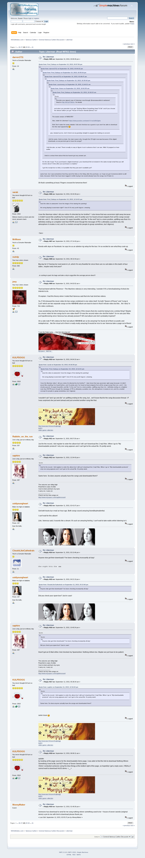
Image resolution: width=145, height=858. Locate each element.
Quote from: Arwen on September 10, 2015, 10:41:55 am (70, 88)
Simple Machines (82, 852)
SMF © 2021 (72, 852)
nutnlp (15, 257)
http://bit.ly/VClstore (68, 102)
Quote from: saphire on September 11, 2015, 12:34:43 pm (58, 687)
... (18, 47)
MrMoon (16, 239)
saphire (16, 455)
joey (14, 281)
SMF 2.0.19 (63, 852)
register (36, 18)
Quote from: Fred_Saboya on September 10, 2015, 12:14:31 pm (60, 199)
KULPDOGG (18, 357)
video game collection (45, 430)
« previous (126, 44)
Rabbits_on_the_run (22, 436)
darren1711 (17, 57)
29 (26, 47)
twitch (40, 428)
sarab (15, 192)
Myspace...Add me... (45, 351)
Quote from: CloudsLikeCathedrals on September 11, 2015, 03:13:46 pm (63, 584)
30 (29, 47)
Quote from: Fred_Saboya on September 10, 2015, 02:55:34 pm (64, 72)
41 (32, 47)
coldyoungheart (20, 503)
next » (132, 44)
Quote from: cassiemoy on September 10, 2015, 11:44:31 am (69, 84)
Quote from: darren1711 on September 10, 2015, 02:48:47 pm (66, 76)
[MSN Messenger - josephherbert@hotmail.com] (13, 309)
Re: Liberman (48, 57)
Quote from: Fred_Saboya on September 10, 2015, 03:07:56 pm (60, 64)
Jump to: (97, 837)
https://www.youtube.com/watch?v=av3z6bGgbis (85, 120)
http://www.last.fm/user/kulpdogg (49, 426)
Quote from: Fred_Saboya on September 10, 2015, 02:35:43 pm (68, 80)
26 (19, 47)
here (132, 23)
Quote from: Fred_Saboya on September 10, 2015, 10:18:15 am (74, 92)
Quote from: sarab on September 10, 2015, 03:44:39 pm (58, 364)
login (30, 18)
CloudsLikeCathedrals (23, 550)
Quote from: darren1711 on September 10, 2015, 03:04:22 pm (62, 68)
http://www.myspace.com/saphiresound (51, 497)
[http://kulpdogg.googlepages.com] (16, 385)
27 (21, 47)
